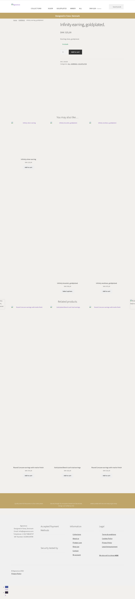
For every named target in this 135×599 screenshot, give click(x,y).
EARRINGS (22, 20)
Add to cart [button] (28, 167)
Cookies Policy (107, 538)
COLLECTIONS (36, 8)
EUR (6, 593)
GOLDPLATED (62, 8)
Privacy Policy (107, 543)
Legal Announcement (109, 547)
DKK (6, 588)
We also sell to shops (108, 555)
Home (15, 20)
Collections (77, 534)
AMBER (73, 8)
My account (77, 555)
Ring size (76, 547)
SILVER (50, 8)
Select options (67, 291)
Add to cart (75, 52)
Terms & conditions (109, 534)
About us (76, 538)
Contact (76, 551)
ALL (80, 8)
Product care (77, 543)
